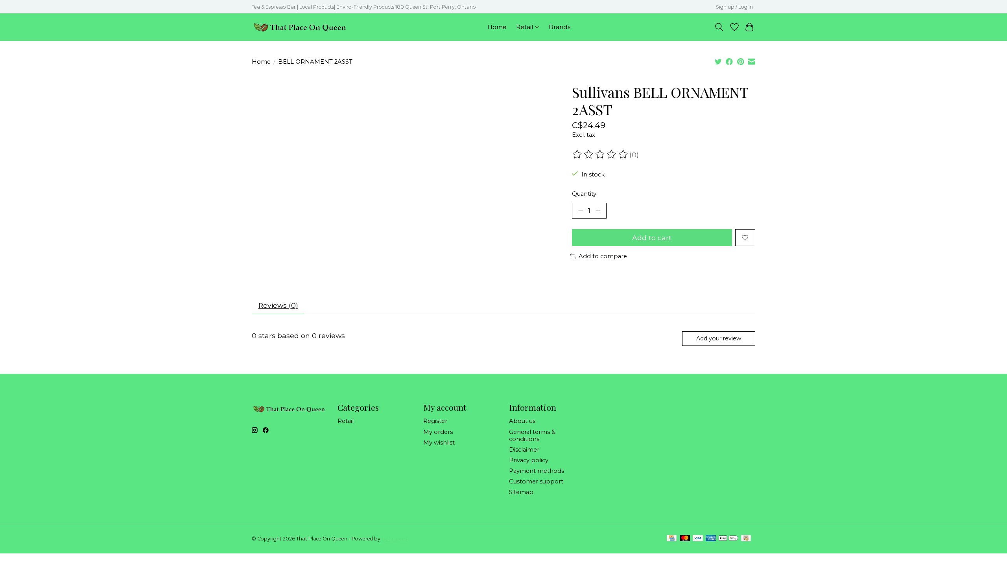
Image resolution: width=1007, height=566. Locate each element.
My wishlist (439, 442)
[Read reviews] (600, 154)
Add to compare (603, 256)
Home (497, 27)
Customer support (536, 481)
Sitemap (521, 492)
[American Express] (711, 538)
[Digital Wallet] (728, 538)
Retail (346, 420)
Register (435, 420)
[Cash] (746, 538)
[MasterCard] (685, 538)
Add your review (718, 338)
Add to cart (651, 237)
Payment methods (536, 470)
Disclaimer (524, 449)
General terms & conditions (532, 435)
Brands (559, 27)
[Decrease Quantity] (580, 210)
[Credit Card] (672, 538)
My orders (438, 432)
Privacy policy (528, 460)
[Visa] (698, 538)
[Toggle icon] (719, 27)
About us (522, 420)
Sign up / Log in (734, 7)
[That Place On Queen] (300, 27)
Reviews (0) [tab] (278, 305)
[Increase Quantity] (597, 210)
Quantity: (585, 193)
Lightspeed (395, 539)
